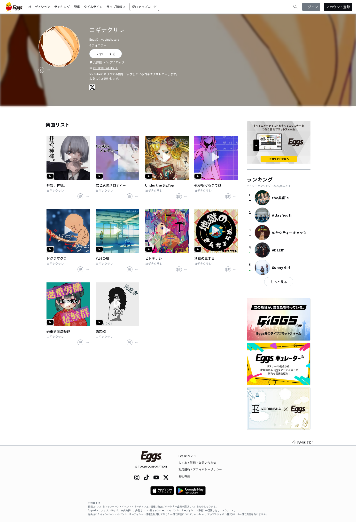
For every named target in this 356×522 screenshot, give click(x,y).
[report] (48, 70)
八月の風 (102, 258)
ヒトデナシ (153, 258)
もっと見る (278, 281)
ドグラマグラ (56, 258)
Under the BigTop (159, 185)
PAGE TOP (305, 442)
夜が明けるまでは (207, 185)
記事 (77, 6)
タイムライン (93, 6)
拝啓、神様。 (56, 185)
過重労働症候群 (58, 331)
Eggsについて (187, 456)
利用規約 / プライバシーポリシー (200, 469)
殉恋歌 (101, 331)
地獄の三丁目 (204, 258)
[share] (41, 70)
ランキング (62, 6)
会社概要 (184, 476)
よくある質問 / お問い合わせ (197, 462)
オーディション (39, 6)
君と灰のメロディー (111, 185)
